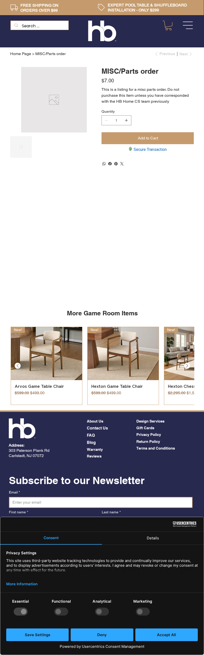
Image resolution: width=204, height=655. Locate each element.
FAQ (91, 435)
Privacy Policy (148, 434)
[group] (102, 366)
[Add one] (126, 120)
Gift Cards (145, 428)
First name (18, 512)
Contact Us (97, 428)
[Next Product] (187, 366)
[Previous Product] (18, 366)
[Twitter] (121, 163)
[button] (168, 25)
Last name (111, 512)
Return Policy (148, 441)
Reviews (94, 456)
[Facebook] (109, 163)
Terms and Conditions (155, 448)
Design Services (150, 421)
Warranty (95, 449)
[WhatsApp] (104, 163)
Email (14, 492)
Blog (91, 442)
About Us (95, 421)
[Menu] (188, 25)
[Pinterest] (115, 163)
